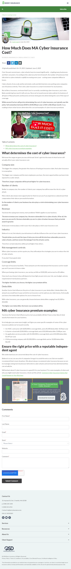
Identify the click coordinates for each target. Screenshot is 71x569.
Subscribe (63, 9)
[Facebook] (9, 517)
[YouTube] (6, 517)
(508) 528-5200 (8, 504)
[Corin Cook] (5, 39)
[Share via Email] (20, 63)
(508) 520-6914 (7, 507)
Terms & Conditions (15, 558)
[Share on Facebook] (8, 63)
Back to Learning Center (9, 15)
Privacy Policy (5, 558)
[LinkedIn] (3, 517)
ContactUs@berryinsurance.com (11, 510)
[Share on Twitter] (12, 63)
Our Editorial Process (35, 558)
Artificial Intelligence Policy (49, 558)
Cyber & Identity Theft (26, 57)
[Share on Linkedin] (16, 63)
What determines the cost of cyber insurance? (21, 146)
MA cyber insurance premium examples (18, 148)
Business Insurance (9, 57)
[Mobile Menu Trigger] (67, 3)
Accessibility (25, 558)
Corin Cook (15, 42)
